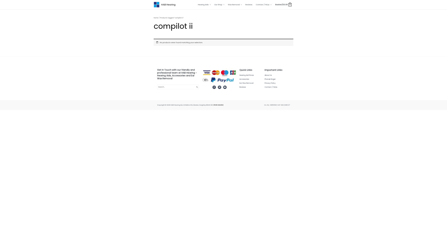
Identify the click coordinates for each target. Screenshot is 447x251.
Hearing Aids (203, 4)
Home (156, 18)
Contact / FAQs (262, 4)
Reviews (248, 4)
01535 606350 (218, 105)
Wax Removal (234, 4)
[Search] (197, 87)
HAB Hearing (168, 4)
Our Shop (218, 4)
